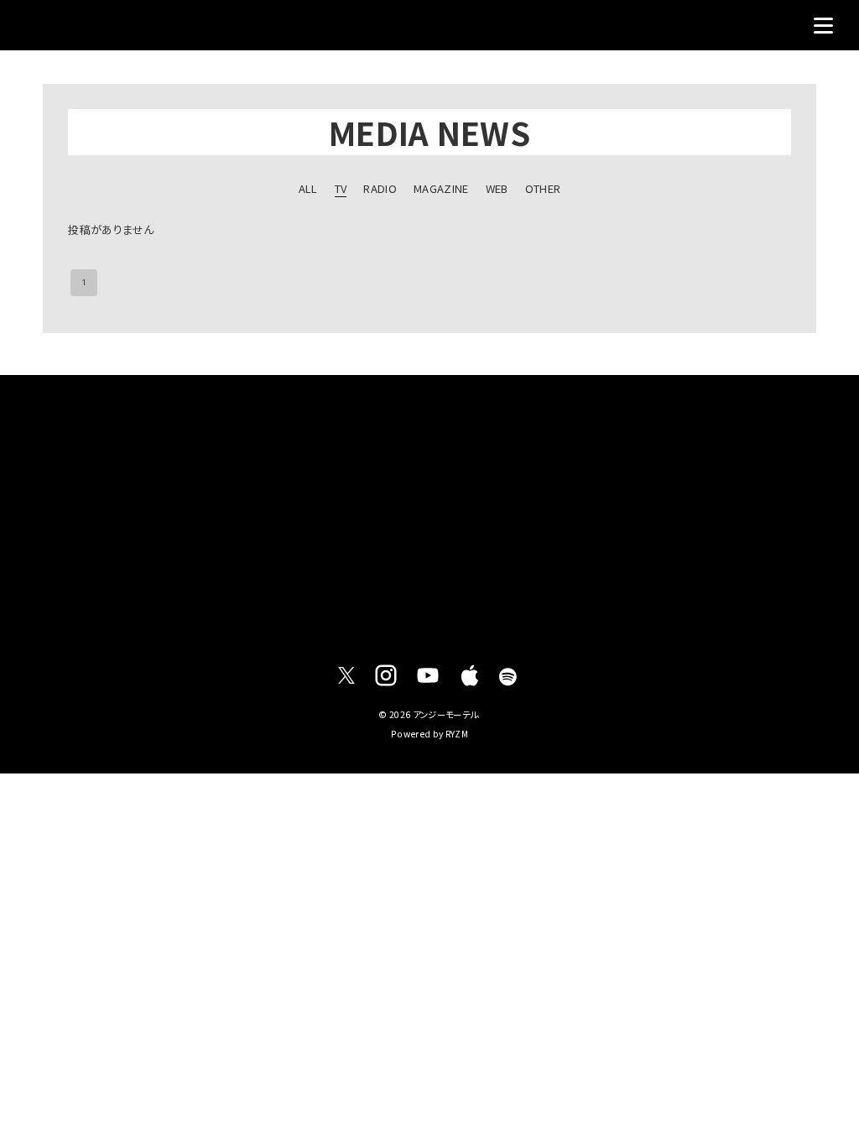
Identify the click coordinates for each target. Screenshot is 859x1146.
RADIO (380, 188)
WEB (497, 188)
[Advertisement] (429, 512)
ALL (308, 188)
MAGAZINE (441, 188)
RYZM (456, 733)
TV (341, 188)
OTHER (543, 188)
